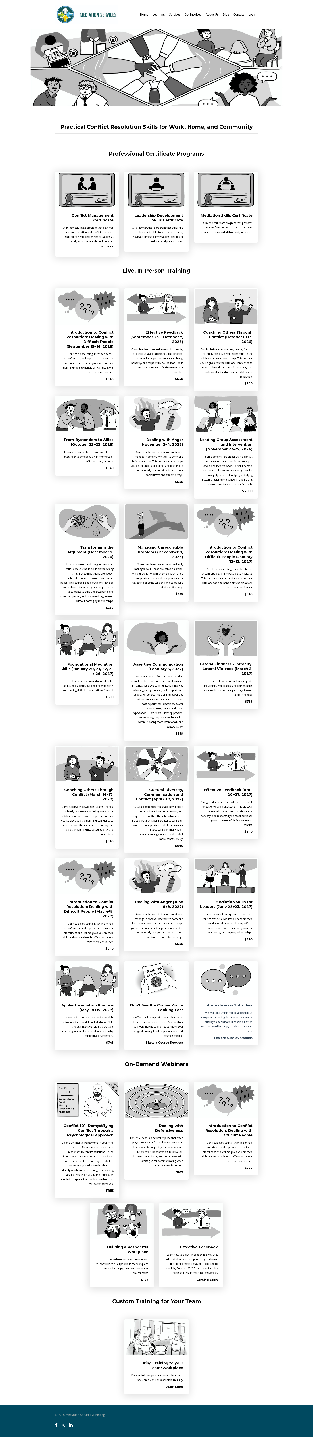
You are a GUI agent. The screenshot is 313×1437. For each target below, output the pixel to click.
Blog (226, 14)
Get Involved (193, 14)
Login (252, 14)
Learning (159, 14)
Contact (238, 14)
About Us (212, 14)
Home (144, 14)
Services (174, 14)
